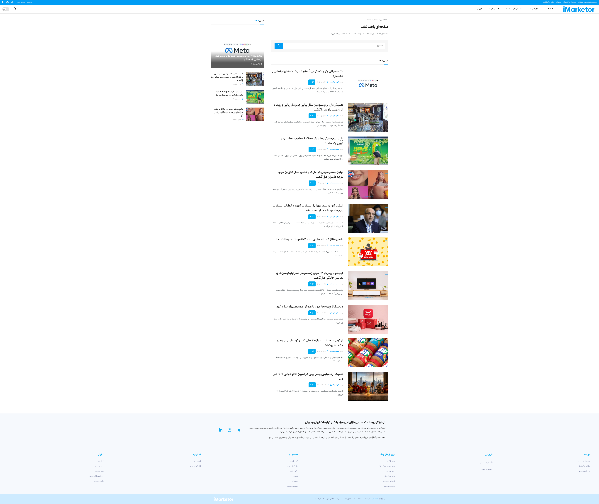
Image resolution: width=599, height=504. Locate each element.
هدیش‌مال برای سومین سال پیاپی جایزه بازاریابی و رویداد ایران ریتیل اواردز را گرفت (308, 108)
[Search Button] (279, 46)
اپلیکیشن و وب (292, 466)
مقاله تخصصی (97, 466)
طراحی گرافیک (584, 466)
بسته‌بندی (99, 471)
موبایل (295, 481)
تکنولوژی (294, 471)
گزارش (479, 9)
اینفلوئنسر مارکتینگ (387, 466)
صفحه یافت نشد (372, 20)
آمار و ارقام (294, 461)
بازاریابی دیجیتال (486, 462)
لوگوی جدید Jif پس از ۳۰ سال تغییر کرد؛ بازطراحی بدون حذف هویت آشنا (309, 343)
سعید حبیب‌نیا (334, 116)
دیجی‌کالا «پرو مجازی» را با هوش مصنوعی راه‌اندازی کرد (309, 307)
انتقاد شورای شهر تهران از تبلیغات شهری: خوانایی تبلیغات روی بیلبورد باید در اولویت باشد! (308, 208)
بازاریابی (535, 9)
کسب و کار (495, 9)
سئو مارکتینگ (389, 476)
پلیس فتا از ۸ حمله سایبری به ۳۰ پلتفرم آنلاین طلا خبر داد (309, 239)
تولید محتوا (390, 471)
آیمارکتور (376, 499)
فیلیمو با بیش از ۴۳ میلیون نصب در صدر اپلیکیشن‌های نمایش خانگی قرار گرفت (309, 276)
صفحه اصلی (384, 20)
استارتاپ (197, 461)
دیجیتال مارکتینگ (569, 2)
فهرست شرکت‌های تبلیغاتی (587, 2)
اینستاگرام (391, 461)
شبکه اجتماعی (389, 481)
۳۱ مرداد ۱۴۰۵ (322, 183)
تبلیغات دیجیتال (583, 461)
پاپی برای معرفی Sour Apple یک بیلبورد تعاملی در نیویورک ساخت (312, 141)
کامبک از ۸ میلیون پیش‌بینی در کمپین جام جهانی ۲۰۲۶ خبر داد (308, 377)
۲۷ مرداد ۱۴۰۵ (321, 351)
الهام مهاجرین (334, 82)
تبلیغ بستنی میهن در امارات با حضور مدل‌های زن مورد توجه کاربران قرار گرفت (310, 175)
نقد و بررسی (98, 481)
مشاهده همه (584, 471)
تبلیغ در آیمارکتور (548, 2)
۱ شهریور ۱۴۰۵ (321, 116)
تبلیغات (558, 2)
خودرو (295, 476)
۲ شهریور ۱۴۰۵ (322, 82)
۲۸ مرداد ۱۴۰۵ (321, 217)
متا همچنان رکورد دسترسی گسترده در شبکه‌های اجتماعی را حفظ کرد (307, 74)
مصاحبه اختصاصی (96, 476)
